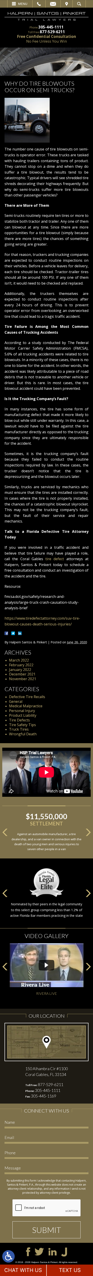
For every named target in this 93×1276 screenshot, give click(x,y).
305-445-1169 (43, 1095)
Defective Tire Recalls (27, 696)
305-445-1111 (51, 27)
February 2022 (21, 664)
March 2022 (19, 660)
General (15, 701)
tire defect (54, 558)
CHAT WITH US (23, 1270)
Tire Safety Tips (22, 724)
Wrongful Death (23, 734)
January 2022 (20, 669)
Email (53, 4)
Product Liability (22, 715)
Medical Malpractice (25, 705)
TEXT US (70, 1270)
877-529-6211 (52, 31)
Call (39, 4)
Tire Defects (19, 720)
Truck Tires (19, 729)
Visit (66, 4)
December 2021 (22, 674)
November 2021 (22, 678)
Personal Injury (22, 710)
